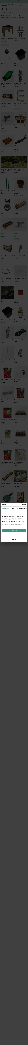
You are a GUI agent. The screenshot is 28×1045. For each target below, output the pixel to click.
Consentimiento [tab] (5, 508)
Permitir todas (14, 530)
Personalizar (13, 534)
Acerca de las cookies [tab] (21, 508)
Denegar (14, 539)
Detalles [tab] (13, 508)
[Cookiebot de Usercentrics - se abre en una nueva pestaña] (21, 504)
